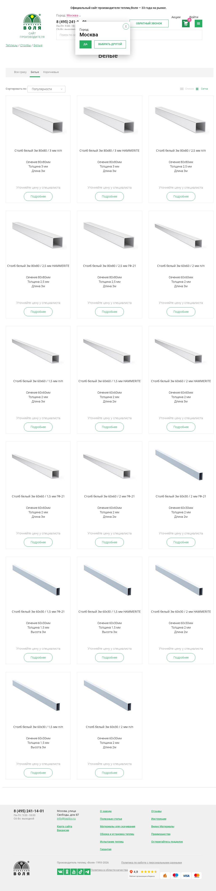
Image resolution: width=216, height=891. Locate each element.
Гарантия (105, 849)
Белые (38, 45)
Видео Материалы (162, 826)
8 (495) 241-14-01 (71, 21)
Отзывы (156, 811)
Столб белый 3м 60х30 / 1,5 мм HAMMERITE (109, 612)
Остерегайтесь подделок (167, 841)
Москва (72, 15)
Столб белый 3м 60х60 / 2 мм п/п (181, 266)
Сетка (204, 88)
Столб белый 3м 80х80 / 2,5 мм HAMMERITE (38, 266)
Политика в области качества (109, 870)
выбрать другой (110, 44)
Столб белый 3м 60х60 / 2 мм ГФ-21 (109, 496)
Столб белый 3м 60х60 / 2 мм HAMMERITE (181, 381)
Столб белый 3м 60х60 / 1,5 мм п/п (38, 381)
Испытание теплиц (112, 841)
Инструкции (158, 818)
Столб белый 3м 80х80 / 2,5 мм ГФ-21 (109, 266)
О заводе (106, 811)
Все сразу (20, 72)
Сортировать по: (16, 88)
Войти (193, 17)
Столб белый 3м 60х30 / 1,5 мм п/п (38, 727)
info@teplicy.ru (66, 818)
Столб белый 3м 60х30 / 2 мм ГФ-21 (181, 496)
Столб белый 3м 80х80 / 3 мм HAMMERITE (109, 150)
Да (86, 44)
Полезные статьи (111, 818)
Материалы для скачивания (117, 826)
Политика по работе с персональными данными (151, 862)
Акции (176, 17)
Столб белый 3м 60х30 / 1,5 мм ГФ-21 (38, 612)
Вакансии (63, 830)
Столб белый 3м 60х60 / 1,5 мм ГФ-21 (38, 496)
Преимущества (160, 834)
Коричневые (51, 72)
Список (189, 88)
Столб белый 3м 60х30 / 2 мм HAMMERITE (181, 612)
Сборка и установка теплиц (117, 834)
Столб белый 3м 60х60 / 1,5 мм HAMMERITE (109, 381)
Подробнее (38, 196)
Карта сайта (64, 826)
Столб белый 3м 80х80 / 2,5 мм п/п (181, 150)
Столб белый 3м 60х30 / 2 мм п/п (109, 727)
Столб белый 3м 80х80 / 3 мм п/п (38, 150)
